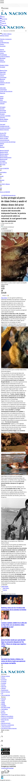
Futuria (2, 49)
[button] (14, 109)
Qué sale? (2, 124)
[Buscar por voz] (25, 30)
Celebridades (4, 586)
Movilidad (2, 58)
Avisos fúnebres (4, 136)
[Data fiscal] (2, 778)
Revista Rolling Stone (5, 157)
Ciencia (2, 81)
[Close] (2, 665)
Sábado (2, 143)
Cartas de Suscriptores (6, 91)
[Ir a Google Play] (5, 751)
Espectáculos (12, 195)
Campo (2, 53)
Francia (5, 590)
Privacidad (10, 768)
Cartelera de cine (4, 126)
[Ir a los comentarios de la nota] (4, 286)
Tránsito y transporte (5, 39)
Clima (1, 41)
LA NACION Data (4, 42)
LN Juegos (2, 107)
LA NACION (4, 195)
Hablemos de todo (5, 82)
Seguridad (3, 72)
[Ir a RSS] (2, 746)
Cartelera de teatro (5, 128)
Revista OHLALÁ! (4, 150)
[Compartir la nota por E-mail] (5, 293)
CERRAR (2, 1)
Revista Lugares (4, 154)
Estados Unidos (4, 65)
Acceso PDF (3, 133)
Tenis (1, 100)
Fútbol (1, 96)
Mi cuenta (4, 25)
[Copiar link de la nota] (2, 291)
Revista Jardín (3, 159)
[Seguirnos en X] (2, 737)
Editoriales (3, 88)
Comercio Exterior (5, 56)
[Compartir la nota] (2, 289)
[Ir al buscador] (2, 10)
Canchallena (3, 102)
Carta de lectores (4, 140)
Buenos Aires (3, 70)
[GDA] (5, 773)
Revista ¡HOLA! (4, 152)
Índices (2, 60)
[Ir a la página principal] (14, 14)
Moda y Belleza (4, 119)
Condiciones (4, 768)
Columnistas (3, 89)
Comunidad (3, 77)
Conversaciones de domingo (8, 142)
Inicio (3, 16)
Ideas (1, 145)
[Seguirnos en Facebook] (2, 732)
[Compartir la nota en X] (4, 293)
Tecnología (3, 110)
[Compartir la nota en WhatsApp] (4, 289)
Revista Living (3, 156)
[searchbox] (13, 31)
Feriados (2, 114)
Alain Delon (4, 298)
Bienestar (2, 79)
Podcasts (2, 117)
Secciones (4, 19)
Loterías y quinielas (5, 116)
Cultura (2, 75)
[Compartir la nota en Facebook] (2, 293)
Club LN (4, 23)
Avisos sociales (4, 138)
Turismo (2, 109)
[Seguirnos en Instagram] (2, 741)
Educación (3, 74)
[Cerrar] (24, 28)
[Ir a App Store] (5, 754)
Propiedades (3, 55)
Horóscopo (3, 112)
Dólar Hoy (2, 51)
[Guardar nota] (2, 286)
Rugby (1, 98)
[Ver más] (2, 592)
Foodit (3, 21)
